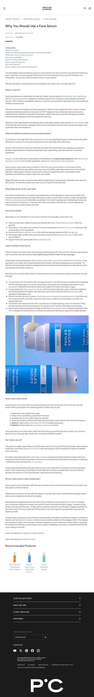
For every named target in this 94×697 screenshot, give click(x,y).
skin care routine (77, 122)
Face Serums (50, 19)
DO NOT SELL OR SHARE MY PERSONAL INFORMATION (31, 667)
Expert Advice (12, 19)
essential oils (59, 260)
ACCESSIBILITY (31, 665)
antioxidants (67, 96)
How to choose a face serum (16, 59)
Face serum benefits (13, 57)
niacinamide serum (66, 234)
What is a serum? (12, 50)
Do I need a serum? (12, 64)
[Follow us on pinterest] (26, 650)
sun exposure (36, 461)
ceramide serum (30, 232)
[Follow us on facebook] (32, 650)
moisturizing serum (44, 296)
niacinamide (72, 291)
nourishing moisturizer (42, 425)
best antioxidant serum (59, 308)
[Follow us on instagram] (38, 650)
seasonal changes (25, 520)
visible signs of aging (38, 457)
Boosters (8, 158)
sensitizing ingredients (44, 260)
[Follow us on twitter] (20, 650)
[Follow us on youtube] (14, 650)
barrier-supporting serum (65, 296)
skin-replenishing (79, 96)
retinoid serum (44, 239)
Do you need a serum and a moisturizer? (21, 66)
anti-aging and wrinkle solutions (32, 533)
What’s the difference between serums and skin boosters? (28, 52)
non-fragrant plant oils (56, 161)
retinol (11, 310)
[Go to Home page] (47, 8)
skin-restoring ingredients (19, 98)
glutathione (13, 286)
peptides (70, 161)
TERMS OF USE (21, 665)
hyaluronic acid (11, 161)
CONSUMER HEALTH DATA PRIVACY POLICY (62, 665)
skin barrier (72, 502)
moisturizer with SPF (37, 422)
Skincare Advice (31, 19)
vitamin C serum (68, 227)
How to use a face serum (15, 62)
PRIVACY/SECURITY (43, 665)
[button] (4, 8)
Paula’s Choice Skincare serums (62, 222)
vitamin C (82, 158)
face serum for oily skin (34, 289)
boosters (45, 139)
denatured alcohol (74, 260)
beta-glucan (72, 232)
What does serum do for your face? (19, 55)
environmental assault (18, 200)
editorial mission (29, 539)
